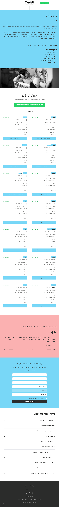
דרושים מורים (25, 499)
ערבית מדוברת (55, 8)
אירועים (18, 8)
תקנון (19, 499)
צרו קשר (4, 8)
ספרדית (33, 8)
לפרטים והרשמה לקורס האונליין (43, 166)
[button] (11, 8)
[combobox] (29, 394)
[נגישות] (3, 503)
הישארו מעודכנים (37, 499)
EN (3, 3)
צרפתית (48, 8)
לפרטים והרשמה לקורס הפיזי (44, 138)
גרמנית (40, 8)
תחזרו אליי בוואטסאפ (29, 401)
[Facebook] (29, 493)
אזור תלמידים (53, 3)
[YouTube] (26, 493)
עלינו (31, 499)
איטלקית (26, 8)
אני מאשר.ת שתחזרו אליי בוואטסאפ (37, 398)
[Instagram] (32, 493)
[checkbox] (46, 398)
